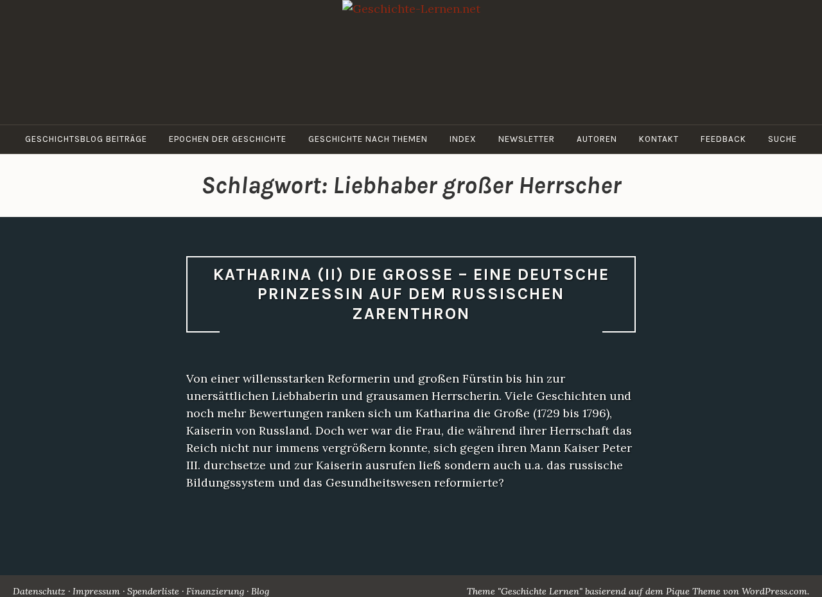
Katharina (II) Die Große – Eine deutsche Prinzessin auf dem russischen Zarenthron (411, 294)
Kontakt (659, 139)
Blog (260, 591)
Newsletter (526, 139)
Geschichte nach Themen (368, 139)
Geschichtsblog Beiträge (86, 139)
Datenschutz (39, 591)
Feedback (723, 139)
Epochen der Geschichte (227, 139)
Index (463, 139)
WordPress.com (774, 591)
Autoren (597, 139)
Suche (782, 139)
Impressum (96, 591)
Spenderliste (153, 591)
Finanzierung (215, 591)
